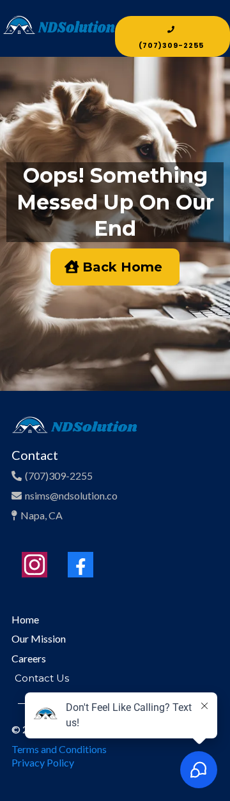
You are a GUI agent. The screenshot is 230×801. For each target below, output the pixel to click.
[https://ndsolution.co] (59, 32)
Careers (29, 658)
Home (25, 619)
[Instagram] (34, 565)
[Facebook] (80, 565)
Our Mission (39, 638)
